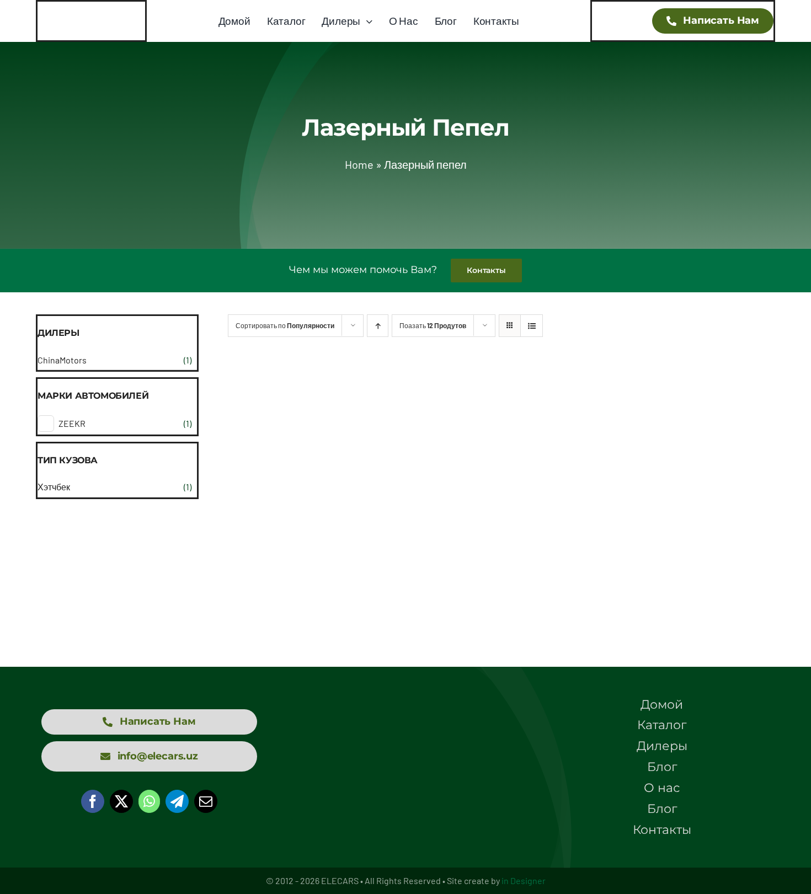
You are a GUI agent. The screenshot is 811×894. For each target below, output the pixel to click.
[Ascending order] (377, 325)
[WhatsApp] (149, 801)
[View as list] (531, 325)
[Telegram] (177, 801)
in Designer (523, 880)
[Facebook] (92, 801)
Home (359, 164)
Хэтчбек (54, 486)
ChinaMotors (62, 360)
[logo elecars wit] (405, 731)
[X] (121, 801)
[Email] (205, 801)
